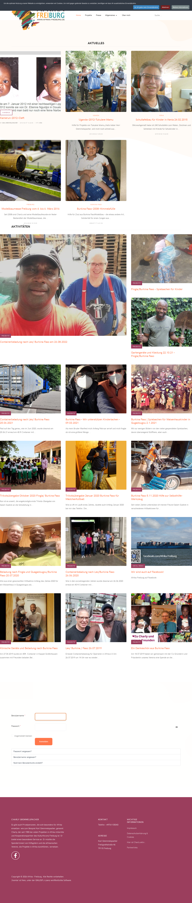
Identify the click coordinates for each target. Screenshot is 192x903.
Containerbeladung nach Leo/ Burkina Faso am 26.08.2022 (33, 341)
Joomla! (15, 880)
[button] (111, 15)
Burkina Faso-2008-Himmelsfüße (96, 208)
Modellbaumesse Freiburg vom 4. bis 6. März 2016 (30, 208)
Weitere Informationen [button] (180, 7)
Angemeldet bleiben (23, 736)
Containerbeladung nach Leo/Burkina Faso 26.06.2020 (90, 573)
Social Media (138, 566)
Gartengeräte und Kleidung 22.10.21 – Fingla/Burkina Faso (153, 354)
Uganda (96, 115)
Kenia (161, 115)
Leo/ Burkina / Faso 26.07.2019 (84, 648)
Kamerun (6, 112)
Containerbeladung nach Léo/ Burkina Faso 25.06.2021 (24, 421)
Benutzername (18, 715)
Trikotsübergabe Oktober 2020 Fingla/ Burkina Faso (30, 495)
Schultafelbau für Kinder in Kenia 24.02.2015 (161, 119)
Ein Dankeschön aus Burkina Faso (150, 648)
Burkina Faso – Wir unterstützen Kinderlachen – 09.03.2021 (93, 421)
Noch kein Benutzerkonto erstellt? (28, 762)
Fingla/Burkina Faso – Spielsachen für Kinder (157, 289)
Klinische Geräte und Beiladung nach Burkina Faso (29, 648)
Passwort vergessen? (22, 751)
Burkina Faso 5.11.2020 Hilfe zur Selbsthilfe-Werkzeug (157, 497)
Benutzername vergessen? (24, 757)
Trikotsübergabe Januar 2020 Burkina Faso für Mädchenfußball (92, 497)
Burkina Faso (96, 204)
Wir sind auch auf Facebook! (147, 571)
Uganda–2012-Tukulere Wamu (96, 119)
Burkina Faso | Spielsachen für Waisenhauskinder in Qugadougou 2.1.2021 (160, 421)
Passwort (16, 726)
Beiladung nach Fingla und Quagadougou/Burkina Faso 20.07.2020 (28, 573)
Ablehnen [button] (165, 7)
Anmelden (43, 741)
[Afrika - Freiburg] (38, 15)
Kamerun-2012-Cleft (12, 117)
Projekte (5, 336)
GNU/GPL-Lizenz (42, 880)
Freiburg (30, 204)
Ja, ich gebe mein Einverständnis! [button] (146, 7)
